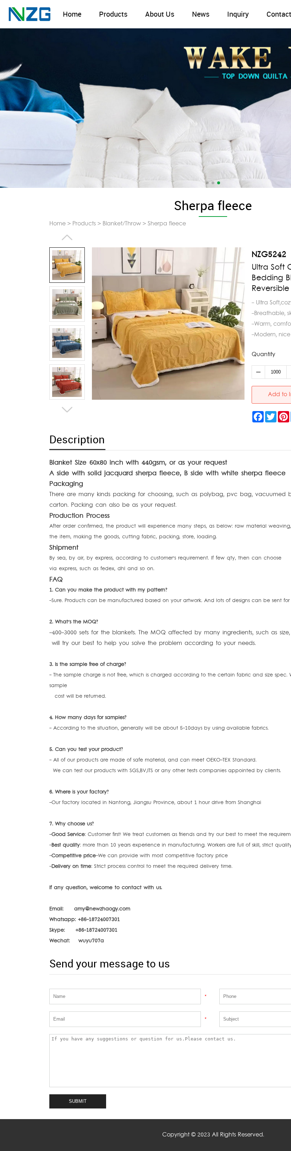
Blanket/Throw (122, 224)
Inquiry (238, 14)
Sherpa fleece (167, 224)
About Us (159, 14)
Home (72, 14)
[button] (207, 182)
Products (113, 14)
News (200, 14)
